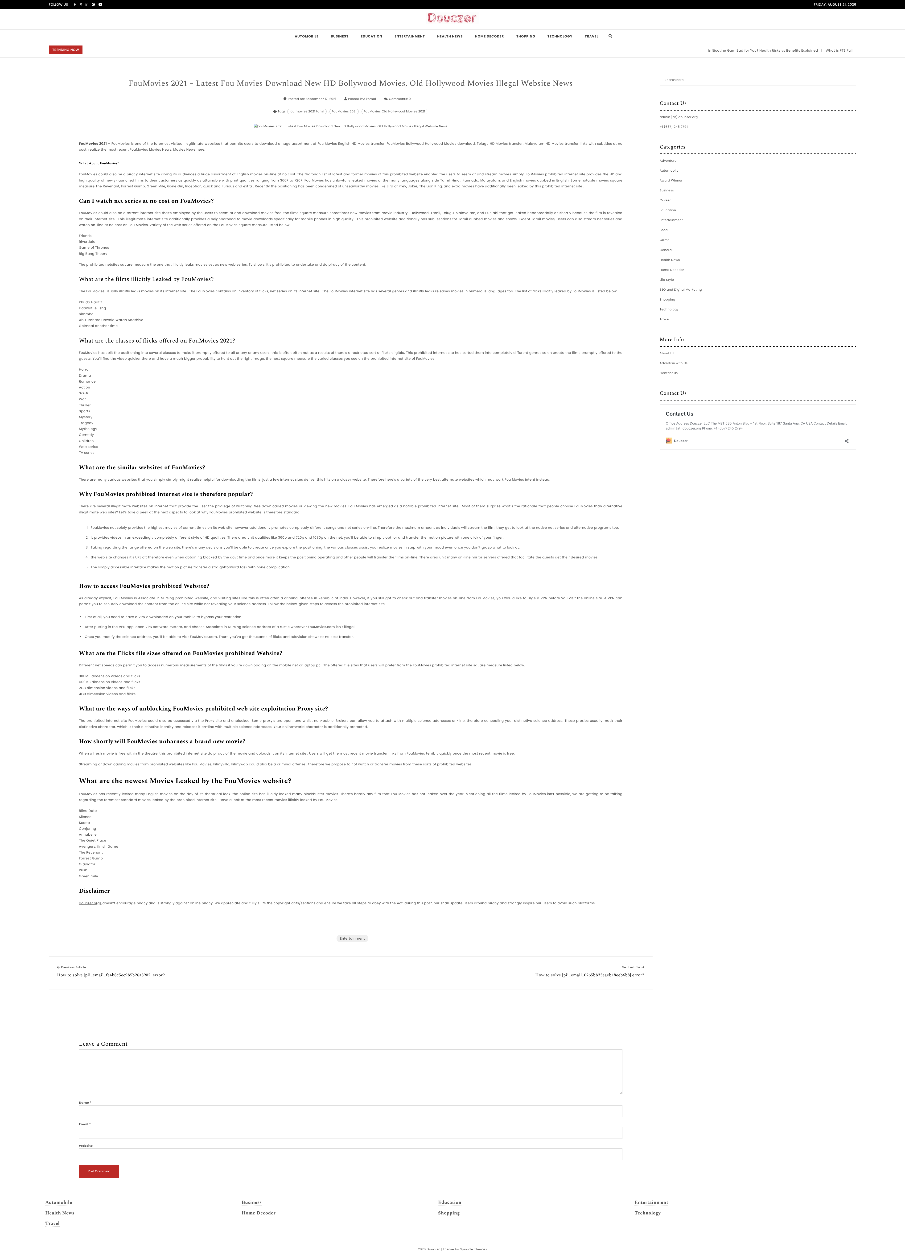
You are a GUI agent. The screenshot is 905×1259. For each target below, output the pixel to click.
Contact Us (669, 373)
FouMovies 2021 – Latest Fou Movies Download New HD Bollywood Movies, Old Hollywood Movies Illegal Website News (350, 83)
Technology (559, 36)
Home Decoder (489, 36)
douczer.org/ (90, 903)
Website (86, 1145)
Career (665, 200)
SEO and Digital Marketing (681, 289)
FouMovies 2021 (344, 111)
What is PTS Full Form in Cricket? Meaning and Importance (831, 50)
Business (340, 36)
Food (664, 230)
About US (667, 353)
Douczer (433, 1249)
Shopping (525, 36)
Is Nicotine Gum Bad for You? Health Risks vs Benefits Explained (717, 50)
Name (85, 1102)
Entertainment (410, 36)
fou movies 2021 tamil (307, 111)
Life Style (667, 279)
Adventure (668, 160)
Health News (450, 36)
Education (372, 36)
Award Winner (671, 180)
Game (665, 240)
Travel (591, 36)
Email (85, 1124)
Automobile (307, 36)
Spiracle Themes (473, 1249)
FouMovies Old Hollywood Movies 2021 (394, 111)
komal (371, 99)
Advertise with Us (673, 363)
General (666, 250)
